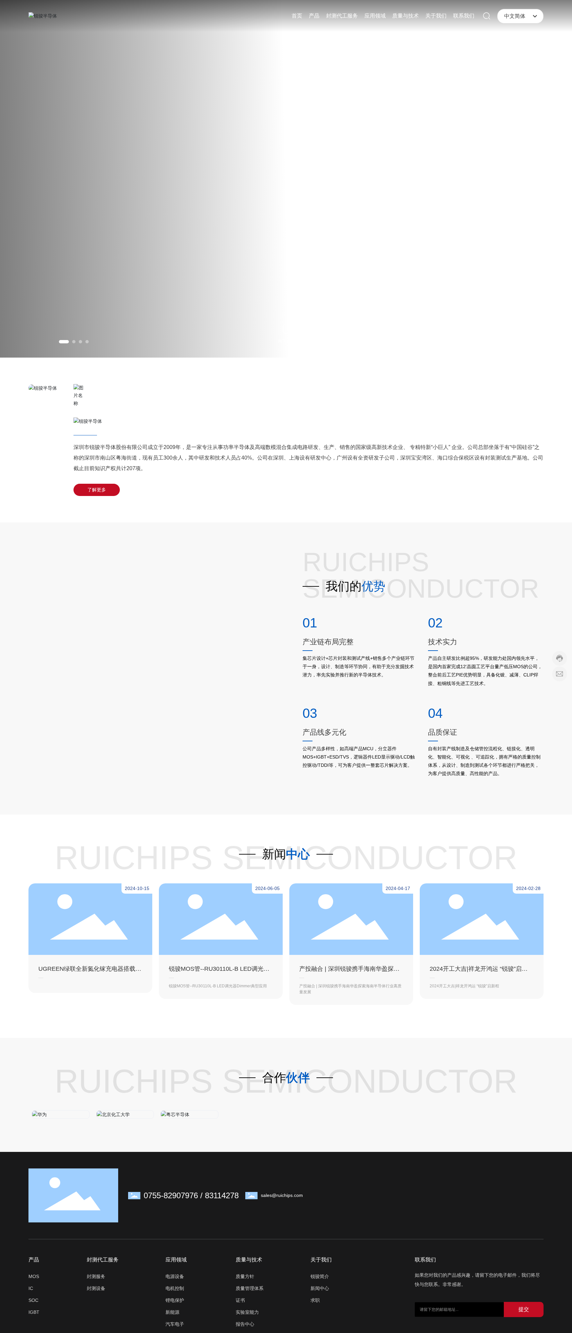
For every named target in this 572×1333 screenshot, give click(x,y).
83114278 (222, 1205)
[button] (64, 341)
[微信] (496, 1205)
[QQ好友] (509, 1205)
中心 (298, 854)
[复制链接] (535, 1205)
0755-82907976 (171, 1205)
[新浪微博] (482, 1205)
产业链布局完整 (328, 642)
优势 (373, 586)
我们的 (343, 586)
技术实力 (442, 642)
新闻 (274, 854)
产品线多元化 (324, 732)
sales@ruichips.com (282, 1205)
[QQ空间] (522, 1205)
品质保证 (442, 732)
